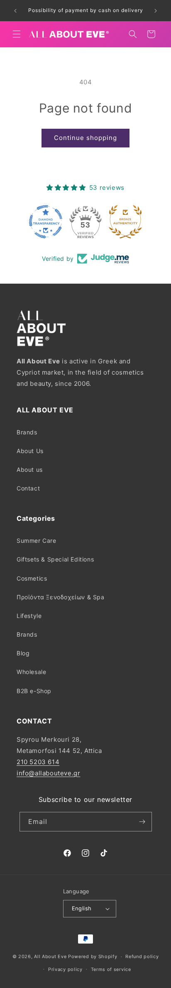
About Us (30, 450)
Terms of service (111, 969)
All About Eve (50, 956)
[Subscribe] (142, 821)
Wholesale (31, 671)
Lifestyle (29, 615)
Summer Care (36, 540)
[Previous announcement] (15, 11)
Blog (23, 653)
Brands (27, 432)
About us (30, 469)
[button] (16, 34)
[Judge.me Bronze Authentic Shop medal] (125, 221)
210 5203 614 (38, 762)
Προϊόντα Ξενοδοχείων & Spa (61, 597)
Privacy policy (65, 969)
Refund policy (142, 956)
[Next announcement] (156, 11)
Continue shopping (85, 138)
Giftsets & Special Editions (55, 559)
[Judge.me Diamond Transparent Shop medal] (45, 221)
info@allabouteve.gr (48, 773)
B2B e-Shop (34, 690)
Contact (28, 488)
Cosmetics (32, 578)
